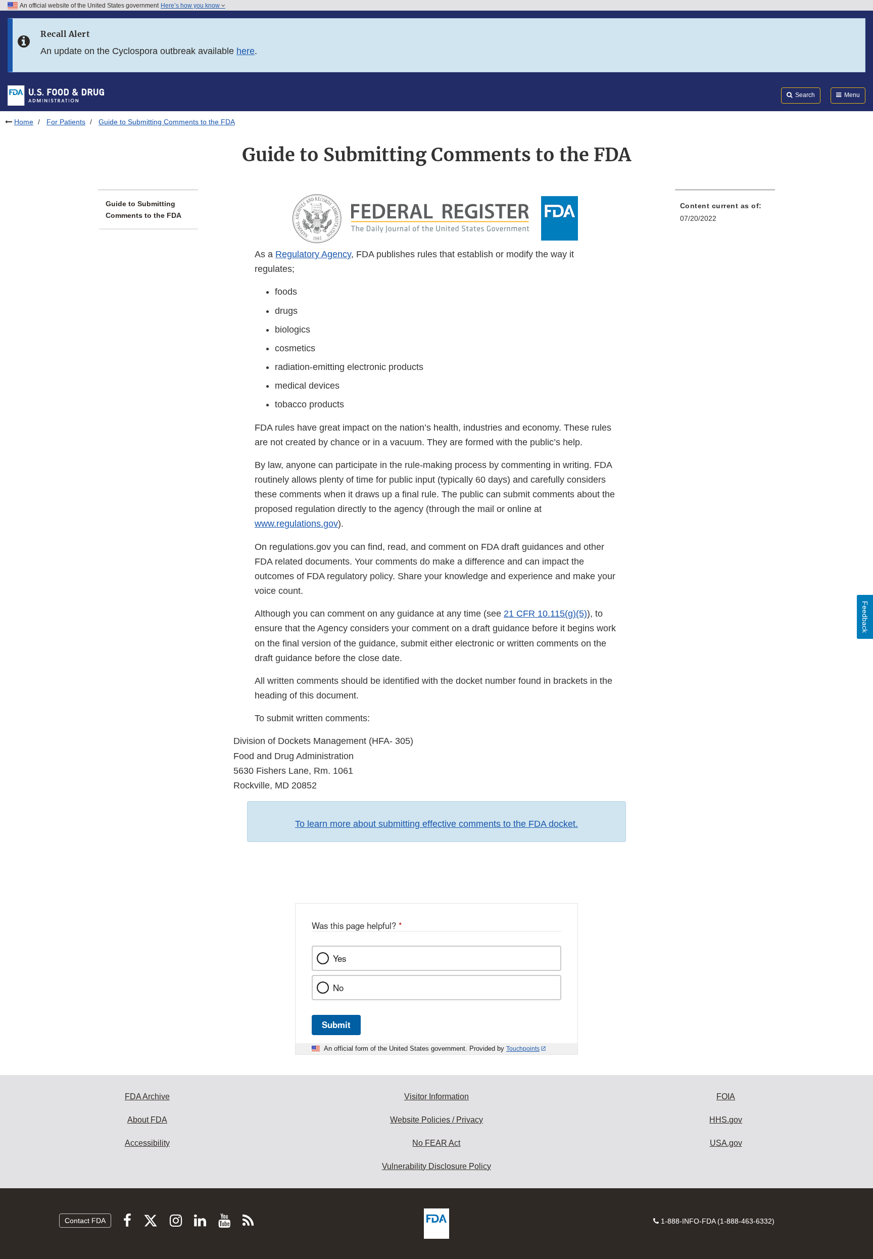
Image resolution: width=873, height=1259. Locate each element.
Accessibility (147, 1143)
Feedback (865, 617)
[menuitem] (725, 215)
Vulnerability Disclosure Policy (436, 1166)
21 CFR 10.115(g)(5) (545, 614)
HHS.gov (725, 1119)
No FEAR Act (436, 1143)
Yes (339, 958)
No (338, 988)
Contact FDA (85, 1221)
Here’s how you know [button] (191, 5)
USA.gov (726, 1143)
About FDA (147, 1119)
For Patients (65, 122)
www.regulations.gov (296, 524)
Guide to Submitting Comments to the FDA (143, 209)
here (245, 51)
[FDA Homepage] (56, 95)
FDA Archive (147, 1096)
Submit (336, 1024)
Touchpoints (523, 1048)
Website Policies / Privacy (436, 1119)
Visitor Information (436, 1096)
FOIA (725, 1096)
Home (23, 122)
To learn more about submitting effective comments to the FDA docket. (436, 824)
